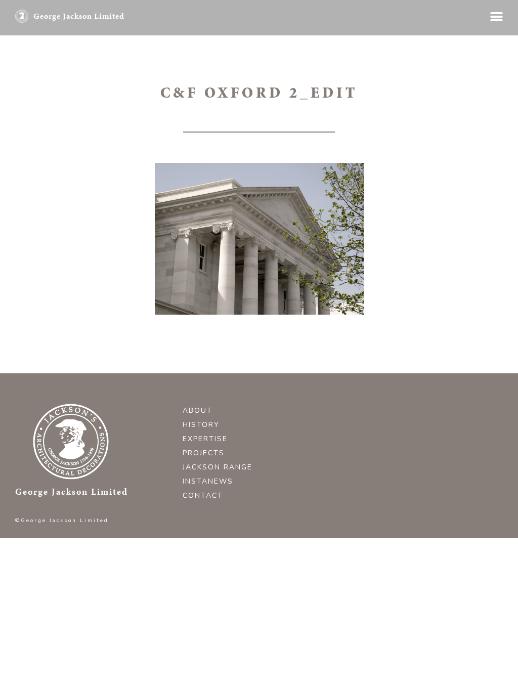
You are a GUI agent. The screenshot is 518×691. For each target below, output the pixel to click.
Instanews (208, 481)
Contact (203, 495)
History (201, 424)
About (197, 410)
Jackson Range (217, 467)
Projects (204, 453)
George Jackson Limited (78, 16)
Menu (496, 16)
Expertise (205, 439)
